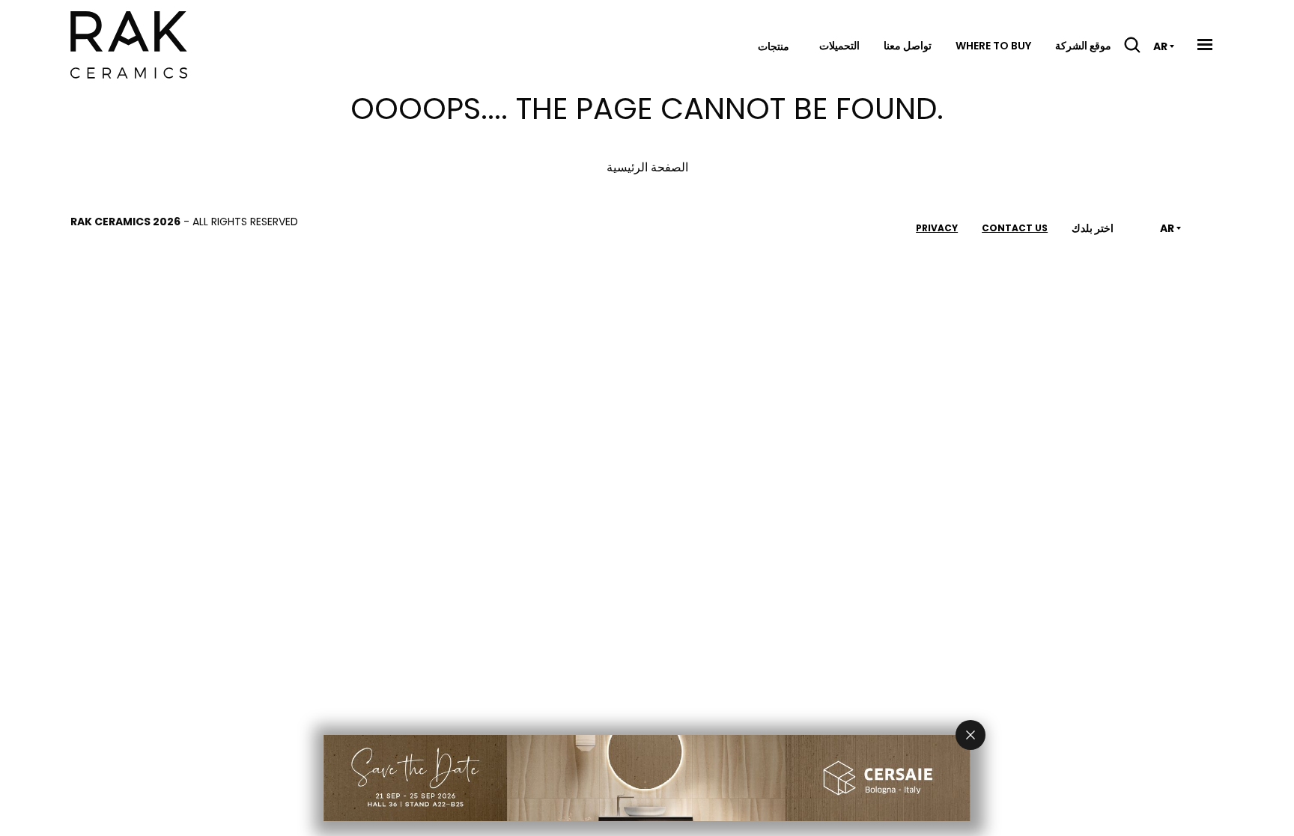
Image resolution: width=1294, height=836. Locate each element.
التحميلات (839, 45)
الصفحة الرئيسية (647, 167)
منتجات (773, 46)
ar (1160, 46)
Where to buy (993, 45)
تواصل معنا (908, 45)
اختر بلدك (1093, 228)
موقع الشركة (1083, 45)
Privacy (937, 228)
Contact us (1015, 228)
